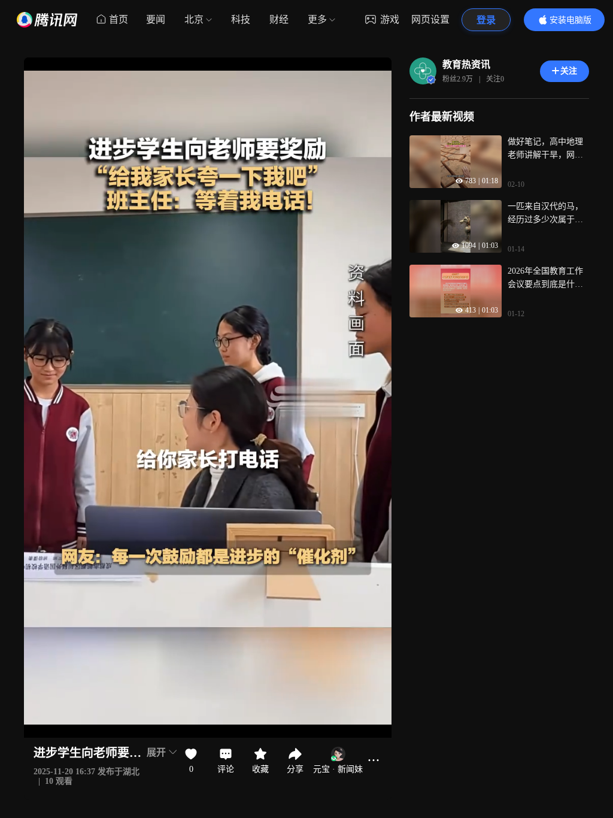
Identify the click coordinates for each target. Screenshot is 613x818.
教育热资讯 (466, 64)
